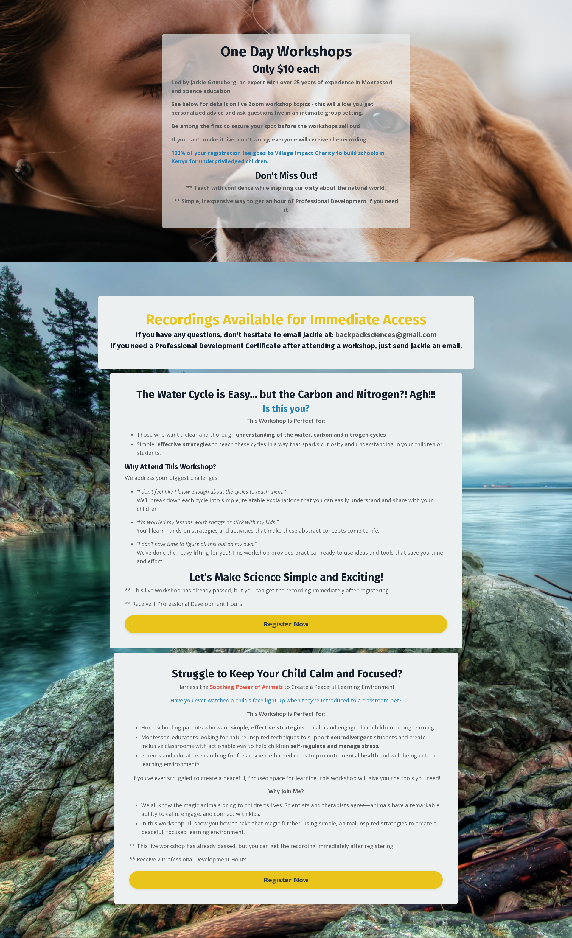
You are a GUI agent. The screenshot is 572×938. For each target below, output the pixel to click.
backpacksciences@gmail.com (385, 335)
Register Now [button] (286, 624)
